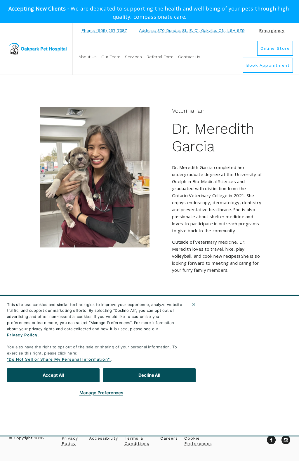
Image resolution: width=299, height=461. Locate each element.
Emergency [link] (271, 30)
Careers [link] (169, 438)
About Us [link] (88, 56)
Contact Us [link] (189, 56)
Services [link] (133, 56)
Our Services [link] (219, 364)
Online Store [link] (275, 48)
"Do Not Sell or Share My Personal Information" (58, 359)
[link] (38, 49)
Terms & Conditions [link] (137, 441)
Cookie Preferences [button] (198, 441)
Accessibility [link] (103, 438)
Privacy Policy (22, 335)
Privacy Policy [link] (70, 441)
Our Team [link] (110, 56)
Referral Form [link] (160, 56)
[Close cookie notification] (193, 304)
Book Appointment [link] (268, 65)
